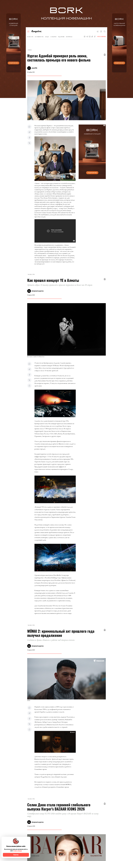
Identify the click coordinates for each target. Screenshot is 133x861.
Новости (30, 36)
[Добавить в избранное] (105, 55)
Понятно (15, 855)
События (53, 36)
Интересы (69, 36)
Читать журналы (101, 36)
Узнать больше (18, 851)
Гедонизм (61, 36)
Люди (47, 36)
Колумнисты (39, 36)
